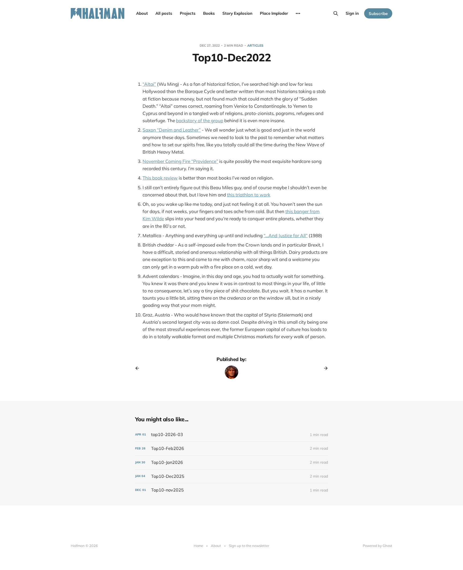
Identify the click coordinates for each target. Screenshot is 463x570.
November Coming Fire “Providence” (180, 161)
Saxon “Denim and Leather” (172, 130)
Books (209, 13)
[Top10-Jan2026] (231, 462)
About (142, 13)
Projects (188, 13)
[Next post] (324, 368)
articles (255, 45)
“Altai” (149, 84)
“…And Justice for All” (286, 235)
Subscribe (378, 13)
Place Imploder (274, 13)
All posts (163, 13)
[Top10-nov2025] (231, 490)
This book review (160, 178)
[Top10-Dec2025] (231, 476)
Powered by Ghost (377, 545)
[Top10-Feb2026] (231, 448)
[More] (298, 13)
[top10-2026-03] (231, 434)
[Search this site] (336, 13)
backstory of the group (199, 120)
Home (198, 545)
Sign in (352, 13)
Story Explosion (237, 13)
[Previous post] (139, 368)
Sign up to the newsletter (249, 545)
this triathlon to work (248, 195)
